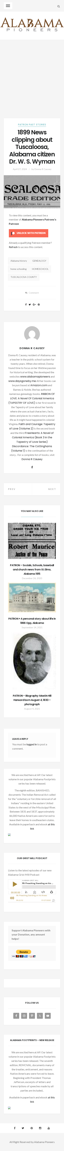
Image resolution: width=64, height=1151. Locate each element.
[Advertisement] (32, 73)
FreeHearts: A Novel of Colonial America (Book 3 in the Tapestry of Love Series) (33, 437)
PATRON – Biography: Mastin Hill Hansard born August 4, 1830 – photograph (32, 700)
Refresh (13, 246)
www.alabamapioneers (35, 376)
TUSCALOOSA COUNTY (24, 277)
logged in (31, 744)
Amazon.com (38, 385)
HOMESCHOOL (40, 269)
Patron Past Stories (32, 124)
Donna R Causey (42, 169)
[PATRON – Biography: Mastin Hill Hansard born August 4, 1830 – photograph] (32, 660)
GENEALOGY (39, 260)
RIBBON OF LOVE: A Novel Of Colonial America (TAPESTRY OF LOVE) (31, 398)
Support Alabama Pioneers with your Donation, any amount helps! (31, 934)
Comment (34, 292)
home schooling (19, 269)
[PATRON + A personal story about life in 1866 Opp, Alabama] (32, 597)
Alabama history (19, 260)
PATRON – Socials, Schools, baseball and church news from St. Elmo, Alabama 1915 (32, 569)
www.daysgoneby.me (22, 381)
